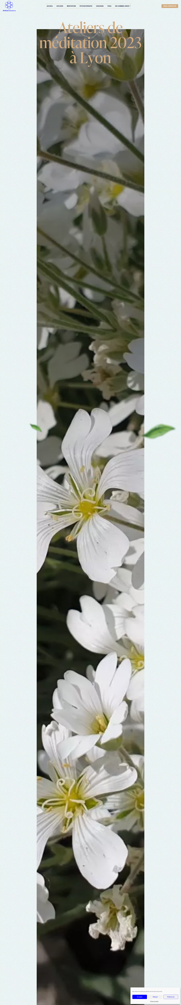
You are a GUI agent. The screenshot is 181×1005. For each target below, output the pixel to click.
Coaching (100, 6)
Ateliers (60, 6)
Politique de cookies (154, 1001)
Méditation (71, 6)
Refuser (155, 997)
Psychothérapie (86, 6)
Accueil (50, 6)
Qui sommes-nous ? (122, 6)
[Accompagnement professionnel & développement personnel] (9, 6)
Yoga (109, 6)
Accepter (139, 997)
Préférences (171, 997)
